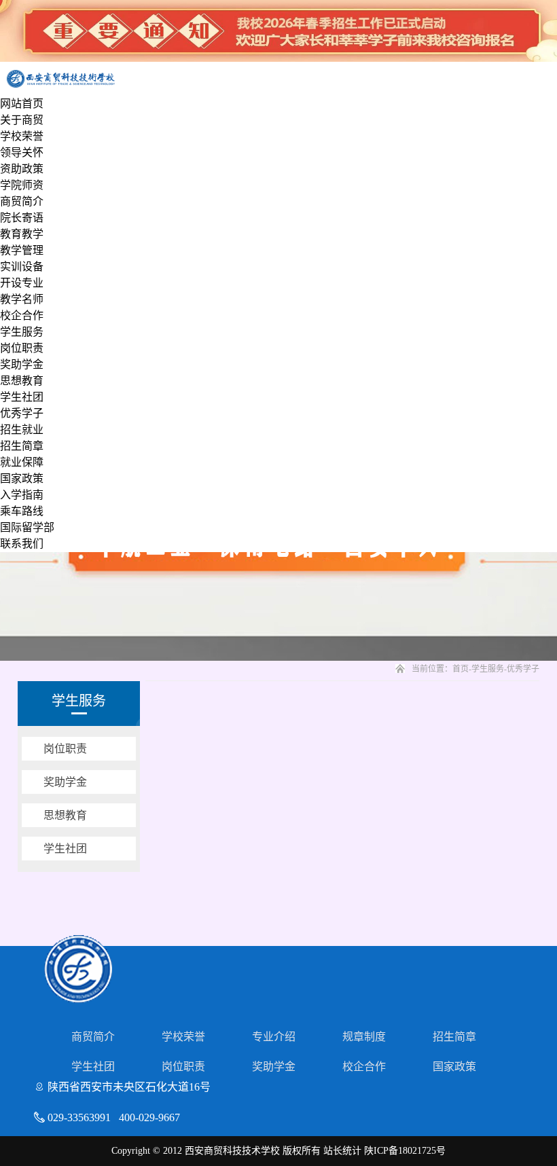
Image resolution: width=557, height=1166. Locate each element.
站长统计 (342, 1151)
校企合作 (21, 315)
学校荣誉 (21, 136)
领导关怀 (21, 152)
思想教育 (21, 380)
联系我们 (21, 543)
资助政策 (21, 169)
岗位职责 (21, 348)
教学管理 (21, 250)
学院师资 (21, 185)
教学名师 (21, 299)
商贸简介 (21, 201)
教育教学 (21, 234)
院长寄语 (21, 217)
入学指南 (21, 494)
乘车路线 (21, 511)
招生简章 (21, 446)
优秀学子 (21, 413)
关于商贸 (21, 120)
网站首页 (21, 103)
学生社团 (21, 397)
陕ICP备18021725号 (405, 1151)
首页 (460, 669)
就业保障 (21, 462)
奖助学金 (21, 364)
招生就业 (21, 429)
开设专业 (21, 283)
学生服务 (21, 332)
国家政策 (21, 478)
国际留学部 (27, 527)
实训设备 (21, 266)
